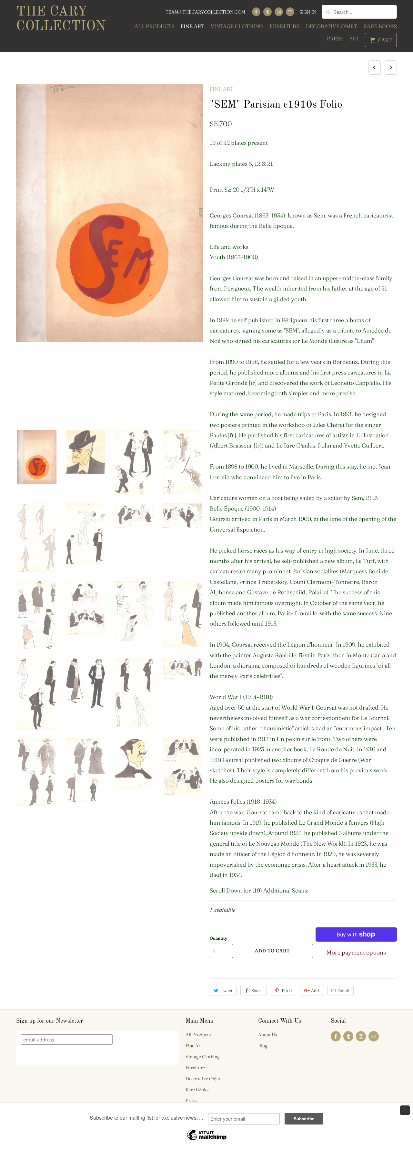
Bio (353, 38)
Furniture (284, 26)
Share (257, 990)
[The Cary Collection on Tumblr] (267, 11)
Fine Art (192, 26)
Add (315, 990)
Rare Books (380, 26)
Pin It (287, 990)
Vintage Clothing (237, 26)
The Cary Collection (61, 19)
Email (343, 990)
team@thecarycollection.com (205, 12)
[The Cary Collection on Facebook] (256, 11)
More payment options (356, 952)
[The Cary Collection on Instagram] (279, 11)
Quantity (218, 938)
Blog (262, 1046)
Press (335, 38)
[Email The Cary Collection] (290, 11)
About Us (267, 1035)
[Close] (405, 1110)
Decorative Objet (331, 26)
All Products (154, 26)
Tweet (226, 990)
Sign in (308, 12)
